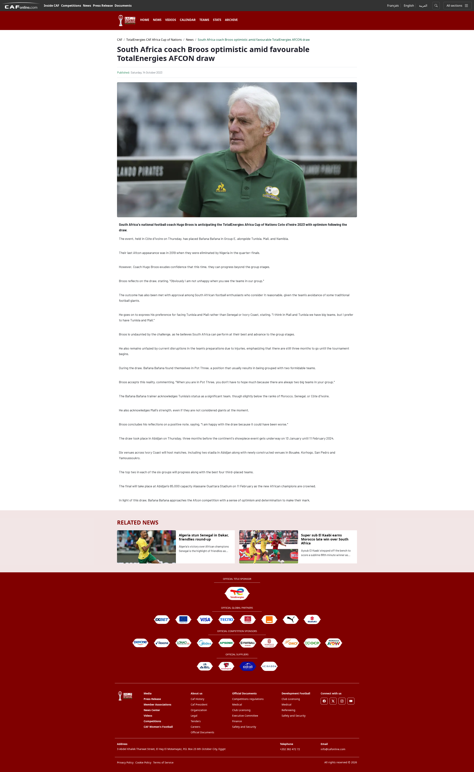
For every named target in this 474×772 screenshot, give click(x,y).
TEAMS (204, 20)
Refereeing (288, 710)
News (87, 6)
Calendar (188, 20)
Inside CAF (51, 6)
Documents (123, 6)
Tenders (196, 721)
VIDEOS (170, 20)
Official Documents (202, 732)
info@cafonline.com (333, 749)
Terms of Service (163, 762)
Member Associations (157, 704)
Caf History (197, 699)
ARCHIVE (231, 20)
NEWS (157, 20)
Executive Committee (245, 715)
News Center (152, 710)
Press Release (103, 6)
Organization (199, 710)
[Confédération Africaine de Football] (21, 5)
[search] (436, 5)
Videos (148, 715)
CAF (119, 40)
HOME (144, 20)
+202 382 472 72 (290, 749)
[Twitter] (333, 701)
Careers (195, 726)
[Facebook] (324, 701)
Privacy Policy (125, 762)
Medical (237, 704)
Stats (217, 20)
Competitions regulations (248, 699)
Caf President (199, 704)
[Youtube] (350, 701)
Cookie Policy (143, 762)
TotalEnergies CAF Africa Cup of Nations (154, 40)
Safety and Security (244, 726)
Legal (194, 715)
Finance (237, 721)
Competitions (71, 6)
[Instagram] (342, 701)
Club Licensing (241, 710)
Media (147, 693)
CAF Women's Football (158, 726)
